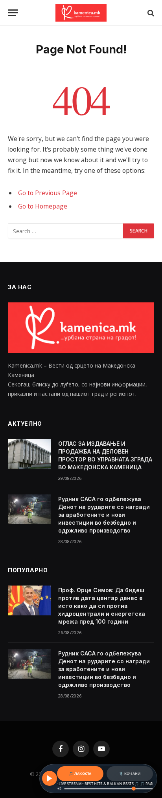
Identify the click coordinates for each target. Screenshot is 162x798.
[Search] (150, 13)
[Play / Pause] (49, 778)
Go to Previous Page (47, 193)
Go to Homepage (42, 206)
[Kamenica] (81, 13)
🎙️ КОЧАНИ (129, 773)
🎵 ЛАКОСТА (80, 773)
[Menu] (13, 13)
